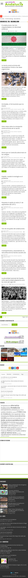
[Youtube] (17, 368)
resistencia (14, 434)
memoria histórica (20, 427)
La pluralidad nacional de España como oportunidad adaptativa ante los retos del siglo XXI (13, 280)
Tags (22, 374)
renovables (19, 433)
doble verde (5, 420)
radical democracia (8, 433)
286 (9, 553)
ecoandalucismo (17, 420)
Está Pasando (10, 109)
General (15, 109)
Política (9, 431)
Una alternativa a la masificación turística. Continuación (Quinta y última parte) (16, 498)
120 (8, 567)
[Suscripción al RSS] (27, 21)
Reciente (9, 374)
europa (9, 424)
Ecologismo (5, 422)
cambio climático (6, 412)
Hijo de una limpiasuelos (7, 391)
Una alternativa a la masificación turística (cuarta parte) (16, 504)
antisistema (14, 410)
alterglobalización (5, 405)
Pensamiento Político (6, 132)
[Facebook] (12, 368)
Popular (3, 374)
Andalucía (15, 408)
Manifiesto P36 (12, 559)
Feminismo (20, 424)
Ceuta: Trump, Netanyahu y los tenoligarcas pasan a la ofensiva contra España (16, 510)
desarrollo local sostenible (14, 418)
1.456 (10, 547)
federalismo (13, 424)
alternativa (15, 405)
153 (16, 560)
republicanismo (6, 434)
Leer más (4, 60)
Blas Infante (21, 409)
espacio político (19, 422)
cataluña (14, 412)
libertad (4, 427)
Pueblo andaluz (21, 431)
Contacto (23, 576)
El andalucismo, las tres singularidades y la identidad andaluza (11, 27)
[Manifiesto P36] (3, 560)
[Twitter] (15, 368)
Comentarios (16, 374)
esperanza (4, 424)
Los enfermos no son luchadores (9, 377)
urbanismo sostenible (5, 436)
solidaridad (22, 434)
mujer (26, 427)
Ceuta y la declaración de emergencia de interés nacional (17, 485)
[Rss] (10, 368)
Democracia (20, 71)
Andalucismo (12, 31)
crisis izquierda (15, 414)
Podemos (4, 431)
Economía (12, 422)
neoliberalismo (4, 429)
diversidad (23, 418)
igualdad (15, 425)
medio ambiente (12, 427)
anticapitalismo (6, 410)
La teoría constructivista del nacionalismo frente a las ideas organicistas (12, 67)
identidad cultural (7, 425)
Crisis (19, 412)
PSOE (13, 431)
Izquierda (20, 109)
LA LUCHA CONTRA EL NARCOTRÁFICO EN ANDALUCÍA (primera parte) (16, 492)
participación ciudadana (14, 429)
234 (9, 556)
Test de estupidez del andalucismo (13, 229)
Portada (2, 18)
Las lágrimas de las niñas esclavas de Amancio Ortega (13, 523)
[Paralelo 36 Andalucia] (14, 4)
